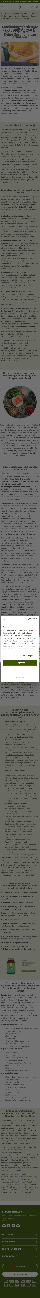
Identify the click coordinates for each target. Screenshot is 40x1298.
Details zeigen (27, 656)
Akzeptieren (20, 663)
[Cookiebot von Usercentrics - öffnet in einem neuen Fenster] (28, 619)
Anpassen (19, 670)
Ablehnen (20, 677)
